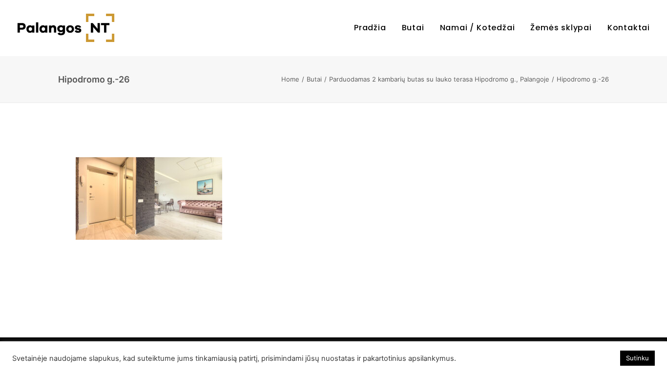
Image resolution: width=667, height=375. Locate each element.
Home (290, 79)
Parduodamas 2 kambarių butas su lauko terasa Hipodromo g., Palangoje (439, 79)
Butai (413, 27)
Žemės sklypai (560, 27)
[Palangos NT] (66, 27)
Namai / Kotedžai (477, 27)
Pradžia (370, 27)
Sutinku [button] (637, 358)
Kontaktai (628, 27)
